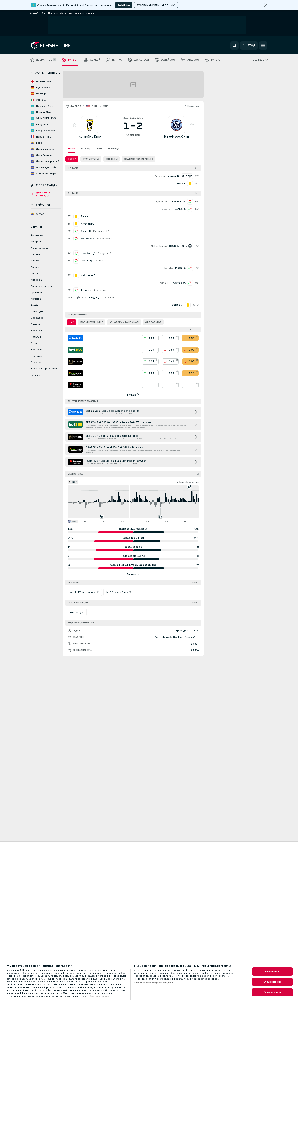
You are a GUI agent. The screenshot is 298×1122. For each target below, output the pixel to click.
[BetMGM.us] (75, 361)
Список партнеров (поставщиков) (154, 982)
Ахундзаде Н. (102, 290)
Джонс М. (162, 201)
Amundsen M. (105, 238)
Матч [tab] (71, 148)
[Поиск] (234, 45)
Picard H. (86, 231)
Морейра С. (88, 238)
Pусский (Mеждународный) (156, 5)
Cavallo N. (166, 282)
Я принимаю (272, 971)
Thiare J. (98, 260)
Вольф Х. (180, 209)
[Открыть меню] (263, 45)
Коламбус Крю (90, 136)
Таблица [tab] (113, 148)
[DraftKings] (75, 373)
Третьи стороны (99, 996)
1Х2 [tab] (71, 322)
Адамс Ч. (86, 290)
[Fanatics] (75, 385)
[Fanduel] (75, 338)
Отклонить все (272, 981)
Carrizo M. (179, 282)
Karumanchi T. (101, 231)
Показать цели (272, 992)
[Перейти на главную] (59, 45)
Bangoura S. (105, 253)
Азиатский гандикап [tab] (124, 322)
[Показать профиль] (89, 124)
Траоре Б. (167, 209)
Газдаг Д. (87, 260)
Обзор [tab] (72, 159)
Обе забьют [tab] (153, 322)
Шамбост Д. (88, 253)
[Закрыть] (265, 5)
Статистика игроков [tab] (138, 159)
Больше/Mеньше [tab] (91, 322)
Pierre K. (180, 268)
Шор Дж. (168, 268)
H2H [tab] (99, 148)
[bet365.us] (75, 350)
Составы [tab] (111, 159)
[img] (197, 474)
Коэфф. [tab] (86, 148)
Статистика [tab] (91, 159)
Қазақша (123, 4)
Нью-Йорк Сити (176, 136)
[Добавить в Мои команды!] (74, 125)
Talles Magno (177, 201)
